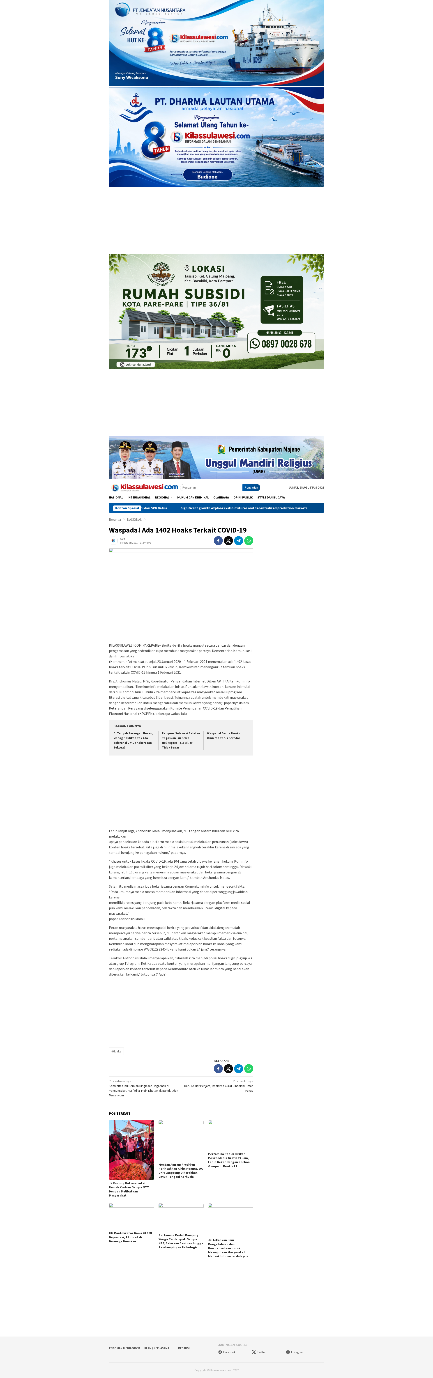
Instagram (297, 1352)
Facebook (229, 1352)
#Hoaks (116, 1051)
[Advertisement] (216, 221)
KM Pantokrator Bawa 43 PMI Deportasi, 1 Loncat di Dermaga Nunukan (130, 1237)
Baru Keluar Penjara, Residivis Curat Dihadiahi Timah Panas (218, 1086)
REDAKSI (184, 1348)
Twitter (261, 1352)
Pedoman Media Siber (124, 1348)
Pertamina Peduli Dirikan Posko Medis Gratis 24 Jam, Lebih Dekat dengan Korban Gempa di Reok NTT (229, 1160)
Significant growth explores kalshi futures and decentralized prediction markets (173, 508)
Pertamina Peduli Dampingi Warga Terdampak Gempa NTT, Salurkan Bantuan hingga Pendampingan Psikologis (181, 1241)
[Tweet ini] (228, 540)
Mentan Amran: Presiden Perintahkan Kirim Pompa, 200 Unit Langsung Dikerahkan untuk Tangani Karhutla (181, 1170)
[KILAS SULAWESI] (144, 487)
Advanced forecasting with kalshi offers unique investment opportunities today (312, 508)
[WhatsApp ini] (248, 540)
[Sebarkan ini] (218, 540)
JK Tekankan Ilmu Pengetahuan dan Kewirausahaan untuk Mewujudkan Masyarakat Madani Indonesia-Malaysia (228, 1248)
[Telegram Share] (238, 540)
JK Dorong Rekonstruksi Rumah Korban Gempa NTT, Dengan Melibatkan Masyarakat (129, 1189)
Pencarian (251, 487)
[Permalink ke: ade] (113, 540)
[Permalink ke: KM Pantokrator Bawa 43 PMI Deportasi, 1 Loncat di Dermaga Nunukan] (131, 1216)
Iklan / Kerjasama (156, 1348)
